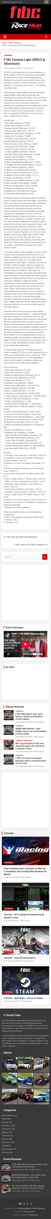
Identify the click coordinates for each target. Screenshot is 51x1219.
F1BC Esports (28, 68)
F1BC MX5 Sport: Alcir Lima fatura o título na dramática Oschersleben (28, 716)
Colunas (5, 1122)
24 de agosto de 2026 (23, 722)
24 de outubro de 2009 (12, 68)
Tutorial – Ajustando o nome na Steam (23, 998)
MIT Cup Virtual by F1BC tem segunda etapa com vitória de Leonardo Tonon (29, 746)
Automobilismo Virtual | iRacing (31, 1208)
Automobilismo (8, 1115)
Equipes (5, 1132)
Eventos (5, 1139)
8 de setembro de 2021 (13, 961)
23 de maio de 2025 (11, 877)
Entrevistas (6, 1129)
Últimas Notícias (14, 706)
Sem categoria (8, 1149)
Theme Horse (28, 1212)
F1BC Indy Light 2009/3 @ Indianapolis (21, 537)
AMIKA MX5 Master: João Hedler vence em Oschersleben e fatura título (30, 731)
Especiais (6, 1135)
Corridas (8, 55)
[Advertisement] (25, 592)
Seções (5, 1146)
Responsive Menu (46, 2)
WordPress (33, 1215)
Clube (4, 1119)
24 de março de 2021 (12, 1001)
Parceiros (28, 741)
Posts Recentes (13, 1159)
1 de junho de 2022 (11, 921)
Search (44, 557)
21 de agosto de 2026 (23, 752)
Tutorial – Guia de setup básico (20, 957)
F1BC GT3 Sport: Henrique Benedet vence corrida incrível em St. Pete (30, 760)
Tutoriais (9, 833)
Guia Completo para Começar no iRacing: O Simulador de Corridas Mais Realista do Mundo (25, 871)
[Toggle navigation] (5, 37)
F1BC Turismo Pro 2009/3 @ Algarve (30, 545)
